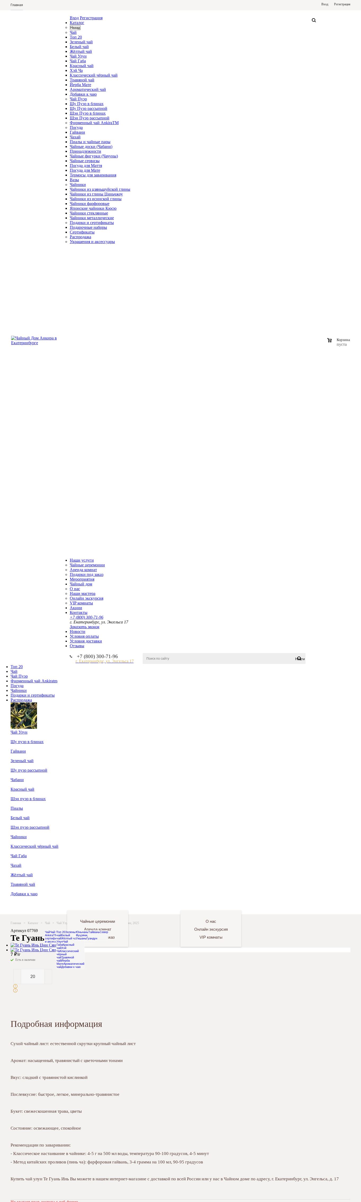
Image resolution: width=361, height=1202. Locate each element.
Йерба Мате (80, 84)
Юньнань (82, 932)
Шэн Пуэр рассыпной (89, 118)
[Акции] (265, 903)
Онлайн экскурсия (86, 598)
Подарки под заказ (86, 574)
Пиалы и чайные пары (90, 141)
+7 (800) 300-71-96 (86, 617)
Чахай (75, 137)
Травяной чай (82, 80)
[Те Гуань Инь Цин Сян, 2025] (39, 945)
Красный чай (82, 65)
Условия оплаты (84, 636)
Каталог (77, 22)
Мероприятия (82, 579)
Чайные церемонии (87, 565)
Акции (76, 607)
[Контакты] (322, 903)
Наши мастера (82, 593)
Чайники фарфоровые (89, 203)
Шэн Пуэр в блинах (88, 113)
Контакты (78, 612)
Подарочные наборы (88, 227)
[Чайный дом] (209, 903)
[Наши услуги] (95, 903)
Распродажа (80, 237)
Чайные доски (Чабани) (91, 146)
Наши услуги (82, 560)
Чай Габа (78, 61)
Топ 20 (76, 37)
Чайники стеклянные (89, 213)
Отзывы (77, 646)
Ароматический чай (88, 89)
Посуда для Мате (85, 170)
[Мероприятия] (152, 903)
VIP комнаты (81, 603)
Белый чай (79, 46)
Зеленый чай (81, 42)
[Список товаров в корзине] (339, 343)
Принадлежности (85, 151)
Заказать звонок (84, 627)
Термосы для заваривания (93, 175)
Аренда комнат (83, 569)
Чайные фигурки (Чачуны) (94, 156)
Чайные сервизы (85, 161)
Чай (73, 32)
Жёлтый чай (81, 51)
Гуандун (91, 938)
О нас (75, 588)
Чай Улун (78, 56)
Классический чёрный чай (94, 75)
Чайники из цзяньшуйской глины (100, 189)
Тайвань (94, 932)
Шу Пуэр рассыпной (88, 108)
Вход (74, 18)
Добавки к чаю (83, 94)
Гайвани (77, 132)
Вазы (74, 180)
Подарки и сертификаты (92, 222)
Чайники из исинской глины (96, 199)
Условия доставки (86, 641)
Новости (77, 631)
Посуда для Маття (86, 165)
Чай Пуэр (78, 99)
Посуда (76, 127)
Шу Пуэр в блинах (87, 103)
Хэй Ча (76, 70)
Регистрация (91, 18)
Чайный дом (81, 584)
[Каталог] (39, 903)
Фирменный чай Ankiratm (34, 681)
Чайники (78, 184)
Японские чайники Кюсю (93, 208)
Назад (75, 28)
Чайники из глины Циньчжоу (96, 194)
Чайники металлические (92, 218)
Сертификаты (82, 232)
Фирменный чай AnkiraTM (94, 122)
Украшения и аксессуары (92, 241)
